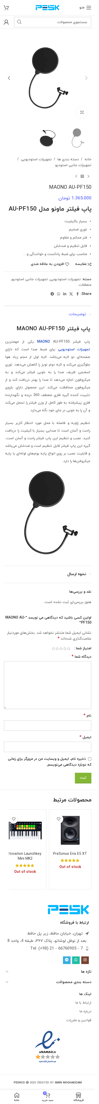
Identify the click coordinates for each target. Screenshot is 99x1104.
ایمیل (85, 737)
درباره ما (85, 1011)
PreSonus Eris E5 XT (70, 853)
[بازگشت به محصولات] (82, 176)
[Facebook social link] (77, 294)
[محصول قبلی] (88, 176)
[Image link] (68, 909)
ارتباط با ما (83, 1002)
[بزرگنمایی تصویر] (82, 112)
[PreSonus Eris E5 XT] (70, 830)
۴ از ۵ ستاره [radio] (57, 648)
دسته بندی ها (68, 159)
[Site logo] (47, 7)
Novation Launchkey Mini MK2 (25, 856)
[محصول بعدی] (76, 176)
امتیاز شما (83, 648)
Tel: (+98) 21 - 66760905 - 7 (56, 948)
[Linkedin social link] (65, 294)
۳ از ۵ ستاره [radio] (61, 648)
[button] (86, 78)
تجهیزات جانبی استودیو (73, 165)
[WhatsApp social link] (59, 294)
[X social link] (71, 294)
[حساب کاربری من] (6, 22)
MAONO (43, 341)
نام (87, 715)
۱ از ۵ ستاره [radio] (69, 648)
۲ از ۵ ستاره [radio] (65, 648)
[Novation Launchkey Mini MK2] (25, 830)
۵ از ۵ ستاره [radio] (53, 648)
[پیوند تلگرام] (52, 294)
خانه (88, 159)
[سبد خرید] (6, 8)
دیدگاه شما (81, 656)
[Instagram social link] (85, 960)
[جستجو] (19, 22)
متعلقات (85, 284)
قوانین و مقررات (78, 1020)
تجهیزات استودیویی (36, 159)
